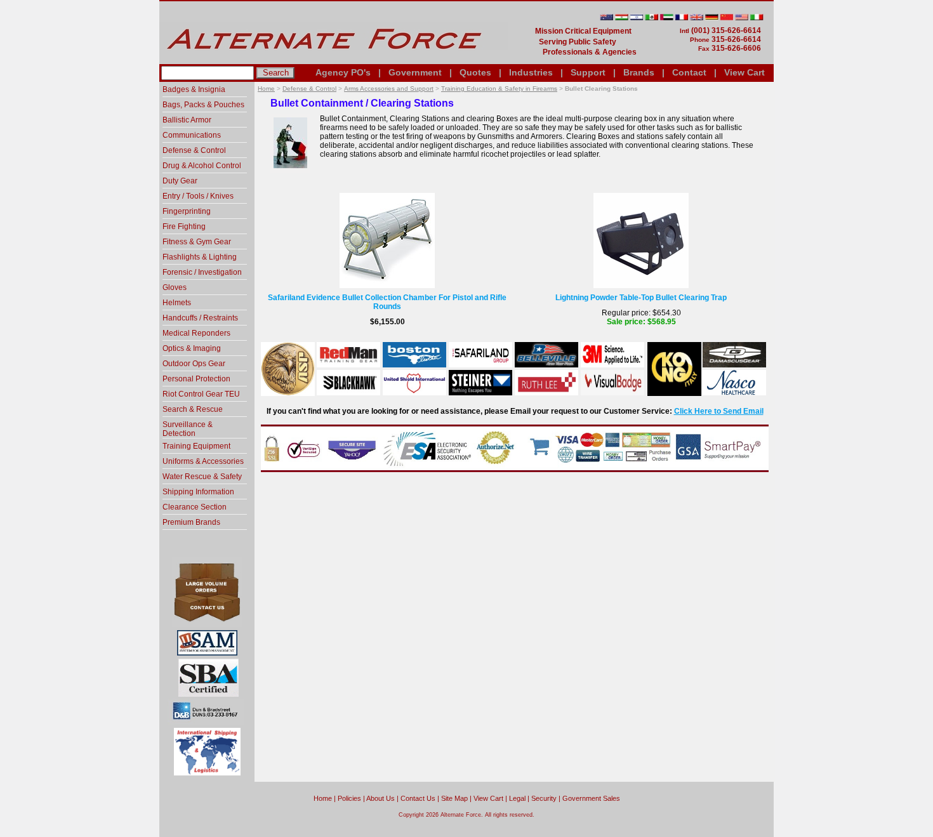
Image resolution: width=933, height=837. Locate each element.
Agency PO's (343, 72)
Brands (638, 72)
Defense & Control (309, 88)
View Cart (744, 72)
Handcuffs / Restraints (200, 317)
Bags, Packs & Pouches (203, 104)
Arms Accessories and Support (388, 88)
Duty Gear (179, 180)
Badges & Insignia (193, 89)
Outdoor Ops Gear (193, 363)
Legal (517, 798)
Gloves (174, 287)
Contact (689, 72)
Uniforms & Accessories (203, 461)
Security (544, 798)
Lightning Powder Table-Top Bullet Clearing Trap (641, 297)
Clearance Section (194, 507)
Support (588, 72)
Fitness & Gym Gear (196, 241)
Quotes (475, 72)
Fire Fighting (184, 226)
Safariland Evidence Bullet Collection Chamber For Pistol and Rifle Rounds (387, 302)
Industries (531, 72)
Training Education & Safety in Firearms (499, 88)
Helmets (176, 302)
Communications (191, 135)
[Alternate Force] (333, 59)
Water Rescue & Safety (202, 476)
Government (415, 72)
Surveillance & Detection (187, 429)
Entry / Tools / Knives (198, 196)
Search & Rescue (192, 409)
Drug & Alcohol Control (201, 165)
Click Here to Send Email (719, 411)
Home (266, 88)
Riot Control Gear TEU (201, 394)
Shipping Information (198, 491)
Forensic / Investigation (202, 272)
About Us (380, 798)
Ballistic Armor (186, 119)
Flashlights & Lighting (199, 257)
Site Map (454, 798)
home (323, 798)
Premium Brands (191, 522)
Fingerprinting (186, 211)
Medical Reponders (196, 333)
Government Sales (591, 798)
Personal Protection (196, 378)
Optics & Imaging (191, 348)
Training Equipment (196, 446)
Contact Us (417, 798)
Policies (349, 798)
